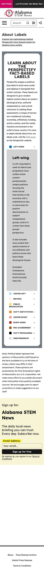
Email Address (11, 440)
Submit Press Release (22, 560)
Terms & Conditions (22, 565)
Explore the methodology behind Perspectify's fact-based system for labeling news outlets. (18, 42)
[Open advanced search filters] (34, 23)
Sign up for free (22, 451)
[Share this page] (40, 22)
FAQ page (31, 137)
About (10, 555)
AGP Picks (6, 4)
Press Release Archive (26, 555)
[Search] (28, 23)
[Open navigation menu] (4, 22)
